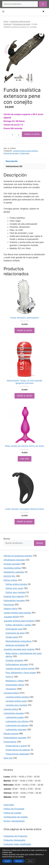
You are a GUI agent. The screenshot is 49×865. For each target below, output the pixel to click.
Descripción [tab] (12, 161)
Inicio (6, 21)
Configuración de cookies (16, 817)
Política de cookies (12, 813)
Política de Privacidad (14, 809)
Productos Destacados (14, 840)
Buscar (7, 538)
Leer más (24, 458)
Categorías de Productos (15, 836)
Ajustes (30, 861)
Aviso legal (9, 805)
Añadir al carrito (31, 134)
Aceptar (7, 861)
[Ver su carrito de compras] (44, 11)
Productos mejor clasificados (17, 844)
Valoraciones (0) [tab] (14, 166)
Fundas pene (24, 153)
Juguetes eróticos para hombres (25, 151)
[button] (41, 34)
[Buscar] (43, 4)
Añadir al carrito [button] (24, 330)
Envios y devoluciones (14, 821)
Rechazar (19, 861)
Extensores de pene (21, 24)
